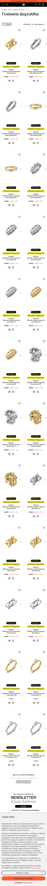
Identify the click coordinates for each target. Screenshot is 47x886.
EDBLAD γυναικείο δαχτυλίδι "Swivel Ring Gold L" (11, 196)
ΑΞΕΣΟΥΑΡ (15, 9)
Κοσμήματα (21, 9)
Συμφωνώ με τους (25, 810)
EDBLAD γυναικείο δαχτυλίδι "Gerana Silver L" (11, 445)
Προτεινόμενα (38, 24)
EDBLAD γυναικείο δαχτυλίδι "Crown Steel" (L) (36, 756)
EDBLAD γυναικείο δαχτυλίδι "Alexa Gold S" (11, 570)
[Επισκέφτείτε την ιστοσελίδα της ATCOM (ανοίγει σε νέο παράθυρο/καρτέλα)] (23, 883)
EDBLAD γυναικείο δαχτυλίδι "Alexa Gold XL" (11, 72)
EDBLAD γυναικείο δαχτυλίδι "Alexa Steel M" (11, 632)
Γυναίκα (9, 9)
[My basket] (43, 4)
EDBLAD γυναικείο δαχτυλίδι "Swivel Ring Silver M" (36, 72)
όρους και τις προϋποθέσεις (31, 810)
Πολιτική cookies (35, 868)
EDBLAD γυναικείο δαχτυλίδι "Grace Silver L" (11, 321)
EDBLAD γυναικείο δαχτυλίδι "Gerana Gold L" (11, 507)
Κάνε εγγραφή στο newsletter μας (23, 794)
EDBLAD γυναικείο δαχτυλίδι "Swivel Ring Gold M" (36, 134)
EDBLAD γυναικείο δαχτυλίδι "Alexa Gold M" (36, 570)
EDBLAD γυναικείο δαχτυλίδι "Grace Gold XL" (36, 321)
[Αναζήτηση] (7, 4)
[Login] (36, 4)
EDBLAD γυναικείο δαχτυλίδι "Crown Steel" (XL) (11, 756)
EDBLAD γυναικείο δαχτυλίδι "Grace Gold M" (11, 383)
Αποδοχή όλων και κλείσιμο (23, 878)
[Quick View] (9, 81)
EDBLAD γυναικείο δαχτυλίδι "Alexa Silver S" (36, 507)
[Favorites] (39, 4)
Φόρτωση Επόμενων (23, 782)
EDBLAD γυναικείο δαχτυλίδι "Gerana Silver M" (36, 383)
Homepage (4, 9)
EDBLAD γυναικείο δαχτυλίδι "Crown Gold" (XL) (11, 694)
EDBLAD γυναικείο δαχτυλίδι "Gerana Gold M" (36, 445)
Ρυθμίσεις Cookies (22, 873)
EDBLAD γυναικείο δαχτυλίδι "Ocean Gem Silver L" (36, 196)
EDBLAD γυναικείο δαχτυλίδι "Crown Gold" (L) (36, 694)
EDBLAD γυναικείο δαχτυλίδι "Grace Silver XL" (11, 259)
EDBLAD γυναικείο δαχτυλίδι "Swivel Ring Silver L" (11, 134)
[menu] (3, 4)
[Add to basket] (13, 81)
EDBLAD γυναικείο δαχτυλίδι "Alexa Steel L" (36, 632)
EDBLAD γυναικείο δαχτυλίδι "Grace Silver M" (36, 259)
